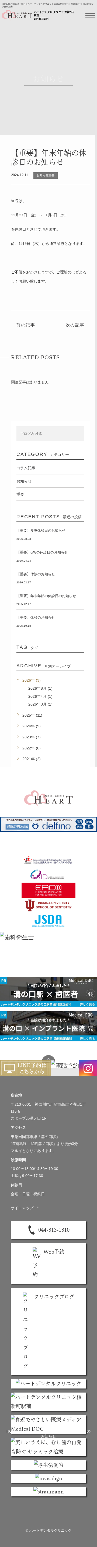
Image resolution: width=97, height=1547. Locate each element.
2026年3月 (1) (40, 704)
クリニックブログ (54, 1296)
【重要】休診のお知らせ (35, 574)
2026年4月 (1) (40, 696)
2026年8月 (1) (40, 688)
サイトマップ (25, 1208)
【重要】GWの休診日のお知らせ (42, 552)
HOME (12, 1431)
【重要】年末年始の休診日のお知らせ (46, 596)
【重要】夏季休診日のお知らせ (40, 530)
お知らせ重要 (45, 175)
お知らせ (29, 1431)
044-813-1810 (54, 1229)
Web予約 (53, 1251)
